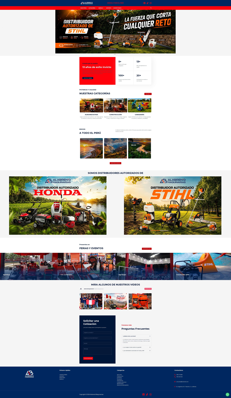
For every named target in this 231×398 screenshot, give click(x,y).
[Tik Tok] (147, 394)
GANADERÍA (139, 114)
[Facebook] (144, 3)
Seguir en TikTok (148, 288)
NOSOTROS (83, 8)
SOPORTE (108, 8)
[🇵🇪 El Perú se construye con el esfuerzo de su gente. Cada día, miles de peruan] (115, 301)
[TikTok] (148, 3)
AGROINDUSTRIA (91, 114)
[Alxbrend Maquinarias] (87, 3)
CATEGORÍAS (92, 8)
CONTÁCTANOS (117, 8)
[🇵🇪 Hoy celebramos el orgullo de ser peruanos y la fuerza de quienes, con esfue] (90, 301)
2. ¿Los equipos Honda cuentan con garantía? (132, 347)
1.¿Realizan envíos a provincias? (129, 336)
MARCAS (101, 8)
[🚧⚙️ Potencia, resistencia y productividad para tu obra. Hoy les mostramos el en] (140, 301)
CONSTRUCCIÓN (115, 114)
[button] (95, 8)
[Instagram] (151, 3)
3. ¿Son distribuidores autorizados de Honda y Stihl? (133, 350)
